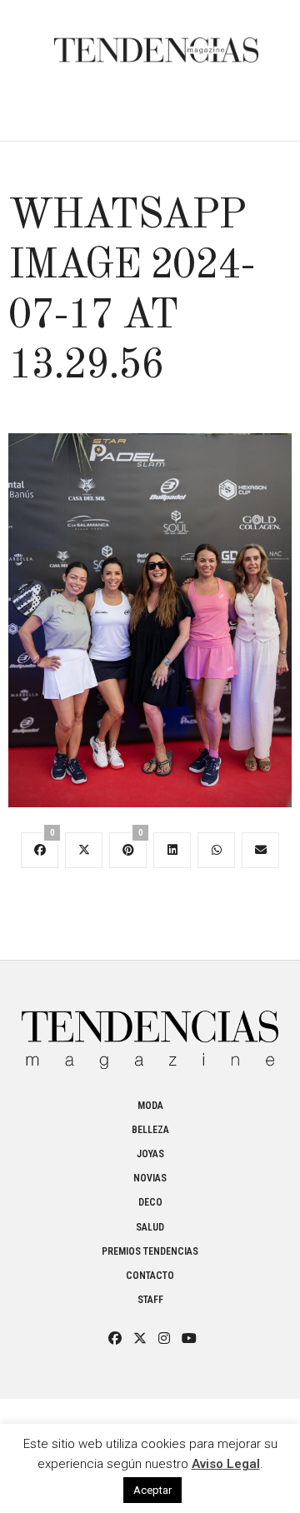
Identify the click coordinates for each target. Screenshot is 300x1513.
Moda (150, 1105)
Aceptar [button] (152, 1490)
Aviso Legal (226, 1463)
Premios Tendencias (150, 1251)
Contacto (150, 1275)
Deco (150, 1202)
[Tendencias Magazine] (156, 41)
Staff (150, 1300)
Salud (150, 1227)
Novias (150, 1178)
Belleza (150, 1130)
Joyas (150, 1154)
